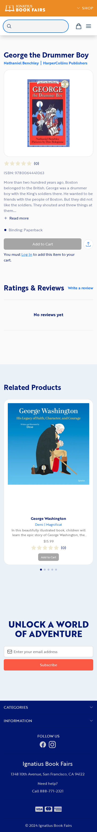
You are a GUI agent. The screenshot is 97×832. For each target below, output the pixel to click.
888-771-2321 (51, 791)
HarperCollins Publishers (65, 63)
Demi (39, 524)
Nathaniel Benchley (21, 63)
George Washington (48, 518)
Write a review (80, 288)
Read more (19, 218)
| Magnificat (53, 524)
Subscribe (48, 665)
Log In (26, 254)
